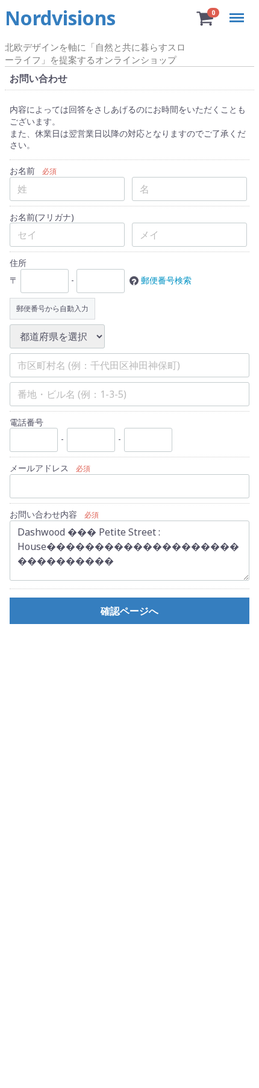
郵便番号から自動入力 (52, 308)
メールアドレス (39, 468)
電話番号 (26, 422)
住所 (18, 262)
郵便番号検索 (166, 279)
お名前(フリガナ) (42, 216)
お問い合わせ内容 (43, 514)
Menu (239, 10)
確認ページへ (129, 610)
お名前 (22, 170)
